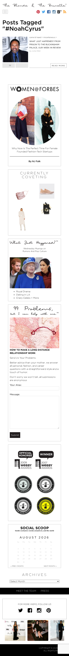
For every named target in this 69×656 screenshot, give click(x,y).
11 (29, 552)
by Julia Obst (34, 51)
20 (40, 555)
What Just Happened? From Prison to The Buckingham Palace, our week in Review (45, 44)
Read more (58, 66)
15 (51, 552)
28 (46, 558)
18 (29, 555)
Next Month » (50, 566)
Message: (15, 394)
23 (18, 558)
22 (51, 555)
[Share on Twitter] (22, 65)
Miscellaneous (49, 37)
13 (40, 552)
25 (29, 558)
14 (46, 552)
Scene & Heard (35, 37)
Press (45, 590)
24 (24, 558)
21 (46, 555)
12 (35, 552)
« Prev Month (17, 566)
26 (35, 558)
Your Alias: (16, 385)
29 (51, 558)
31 (24, 562)
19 (35, 555)
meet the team (26, 590)
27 (40, 558)
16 (18, 555)
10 (24, 552)
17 (24, 555)
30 (18, 562)
